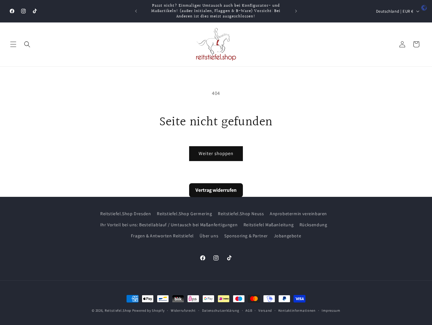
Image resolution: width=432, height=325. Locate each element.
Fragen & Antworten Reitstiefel (162, 236)
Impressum (331, 310)
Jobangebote (287, 236)
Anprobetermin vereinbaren (298, 213)
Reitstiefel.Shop (118, 310)
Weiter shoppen (216, 153)
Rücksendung (313, 225)
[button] (13, 44)
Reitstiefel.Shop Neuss (241, 213)
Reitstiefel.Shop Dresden (125, 213)
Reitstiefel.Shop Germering (184, 213)
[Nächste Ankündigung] (296, 11)
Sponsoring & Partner (246, 236)
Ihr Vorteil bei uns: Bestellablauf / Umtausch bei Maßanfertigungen (169, 225)
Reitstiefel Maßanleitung (268, 225)
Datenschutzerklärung (220, 310)
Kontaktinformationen (297, 310)
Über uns (209, 236)
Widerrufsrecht (183, 310)
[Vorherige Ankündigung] (136, 11)
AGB (248, 310)
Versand (265, 310)
